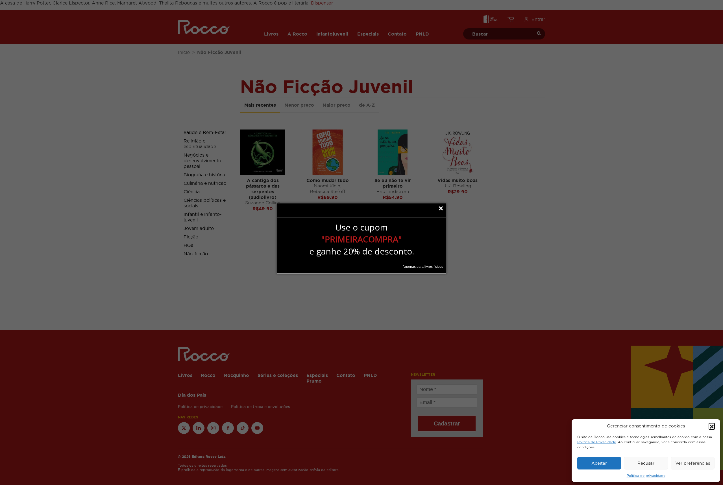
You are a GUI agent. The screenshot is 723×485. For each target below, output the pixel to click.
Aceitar (599, 463)
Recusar (645, 463)
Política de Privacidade (596, 442)
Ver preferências (692, 463)
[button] (712, 426)
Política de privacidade (646, 476)
